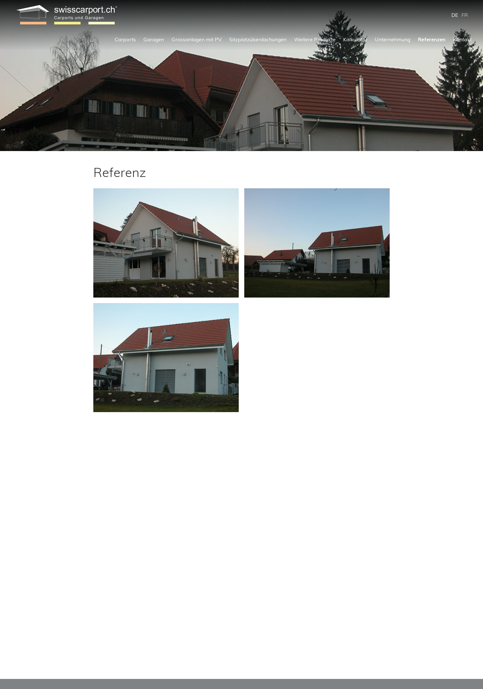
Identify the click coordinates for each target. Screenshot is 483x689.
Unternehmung (392, 39)
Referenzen (432, 39)
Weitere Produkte (315, 39)
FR (465, 15)
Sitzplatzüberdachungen (258, 39)
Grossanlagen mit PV (197, 39)
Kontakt (462, 39)
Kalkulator (355, 39)
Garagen (153, 39)
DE (454, 15)
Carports (125, 39)
